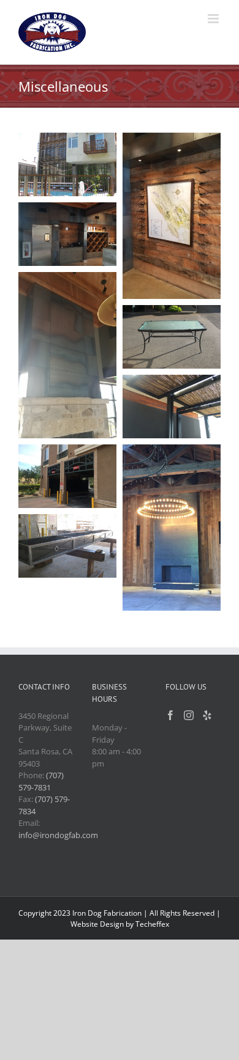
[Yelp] (207, 715)
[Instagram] (189, 715)
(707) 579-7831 (41, 781)
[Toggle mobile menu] (214, 18)
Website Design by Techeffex (119, 924)
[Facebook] (170, 715)
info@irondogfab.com (58, 835)
